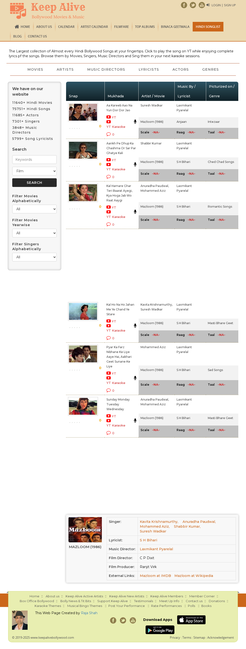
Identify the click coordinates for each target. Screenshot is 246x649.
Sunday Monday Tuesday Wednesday (118, 404)
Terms (186, 637)
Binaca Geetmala (175, 27)
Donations (217, 601)
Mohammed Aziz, (155, 526)
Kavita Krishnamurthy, (157, 304)
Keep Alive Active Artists (84, 596)
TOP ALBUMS (145, 27)
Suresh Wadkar (152, 105)
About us (44, 27)
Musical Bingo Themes (84, 606)
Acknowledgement (220, 637)
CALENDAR (66, 27)
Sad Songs (215, 370)
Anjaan (182, 122)
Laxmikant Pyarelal (156, 549)
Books (206, 606)
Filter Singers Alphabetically (26, 246)
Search (19, 149)
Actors (180, 69)
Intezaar (214, 122)
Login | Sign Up (224, 5)
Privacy (175, 637)
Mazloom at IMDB (155, 576)
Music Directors (106, 69)
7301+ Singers (26, 121)
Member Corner (202, 596)
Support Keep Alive (112, 601)
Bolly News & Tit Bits (75, 601)
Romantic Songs (220, 206)
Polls (191, 606)
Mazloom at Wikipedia (193, 576)
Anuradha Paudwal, (155, 186)
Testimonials (143, 601)
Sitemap (199, 637)
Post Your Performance (126, 606)
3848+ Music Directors (24, 130)
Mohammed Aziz (153, 190)
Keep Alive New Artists (126, 596)
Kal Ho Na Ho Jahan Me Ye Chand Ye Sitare (120, 309)
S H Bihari (183, 162)
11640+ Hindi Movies (32, 102)
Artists (65, 69)
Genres (210, 69)
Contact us (37, 36)
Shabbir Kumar (151, 143)
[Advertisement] (117, 264)
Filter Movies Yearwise (25, 222)
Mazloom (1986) (152, 122)
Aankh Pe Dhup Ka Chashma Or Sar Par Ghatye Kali (121, 148)
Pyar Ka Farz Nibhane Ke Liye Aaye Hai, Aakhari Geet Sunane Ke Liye (119, 356)
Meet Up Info (169, 601)
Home (25, 27)
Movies (35, 69)
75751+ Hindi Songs (31, 109)
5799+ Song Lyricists (32, 138)
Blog (17, 36)
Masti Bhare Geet (220, 323)
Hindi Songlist (208, 27)
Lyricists (149, 69)
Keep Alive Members (166, 596)
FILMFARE (121, 27)
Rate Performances (166, 606)
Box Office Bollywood (37, 601)
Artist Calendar (94, 27)
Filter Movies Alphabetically (26, 198)
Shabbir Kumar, (187, 526)
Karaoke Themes (48, 606)
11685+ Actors (25, 115)
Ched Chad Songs (221, 162)
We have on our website (27, 92)
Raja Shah (89, 613)
